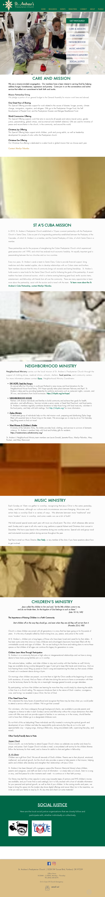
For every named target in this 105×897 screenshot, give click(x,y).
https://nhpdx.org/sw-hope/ (58, 393)
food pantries (65, 375)
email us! (55, 887)
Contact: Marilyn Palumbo (18, 148)
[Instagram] (54, 863)
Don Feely (41, 540)
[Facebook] (49, 863)
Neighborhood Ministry (16, 371)
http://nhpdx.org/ (56, 408)
